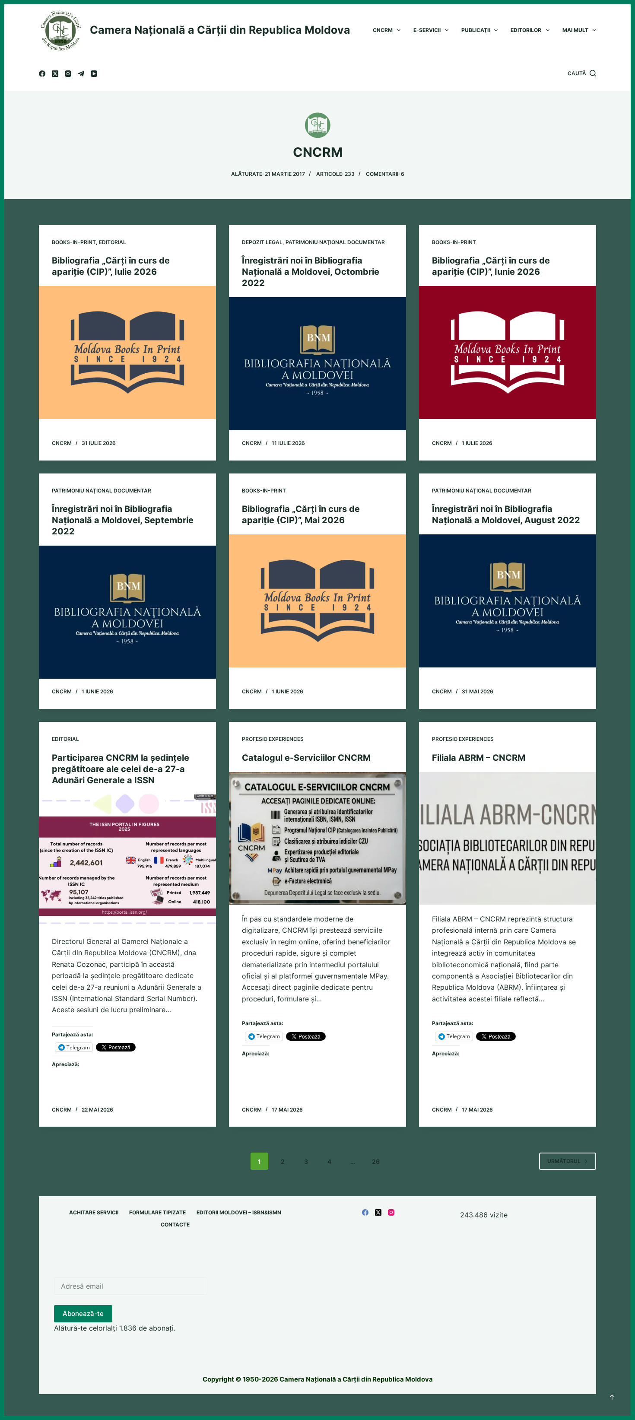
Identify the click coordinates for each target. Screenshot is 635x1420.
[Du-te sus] (612, 1397)
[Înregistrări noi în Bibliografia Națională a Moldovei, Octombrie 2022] (317, 363)
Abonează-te (83, 1313)
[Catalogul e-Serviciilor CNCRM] (317, 838)
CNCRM (383, 30)
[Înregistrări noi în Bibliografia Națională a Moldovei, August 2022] (507, 600)
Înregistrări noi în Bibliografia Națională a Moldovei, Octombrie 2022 (310, 271)
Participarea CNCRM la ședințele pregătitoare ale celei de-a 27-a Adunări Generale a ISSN (120, 769)
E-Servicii (427, 30)
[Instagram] (68, 73)
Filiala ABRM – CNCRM (478, 758)
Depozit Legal (262, 242)
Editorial (112, 242)
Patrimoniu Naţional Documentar (335, 242)
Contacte (175, 1224)
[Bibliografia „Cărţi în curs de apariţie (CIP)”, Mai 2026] (317, 600)
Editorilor (526, 30)
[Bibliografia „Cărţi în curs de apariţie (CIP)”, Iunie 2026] (507, 352)
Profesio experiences (273, 739)
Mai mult (575, 30)
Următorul (564, 1161)
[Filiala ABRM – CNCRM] (507, 838)
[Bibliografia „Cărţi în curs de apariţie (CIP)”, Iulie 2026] (127, 352)
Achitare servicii (93, 1212)
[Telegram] (81, 73)
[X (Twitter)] (55, 73)
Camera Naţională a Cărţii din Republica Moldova (220, 29)
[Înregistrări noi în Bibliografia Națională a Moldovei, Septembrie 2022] (127, 612)
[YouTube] (94, 73)
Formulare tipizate (157, 1212)
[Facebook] (42, 73)
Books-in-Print (74, 242)
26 (376, 1161)
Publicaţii (475, 30)
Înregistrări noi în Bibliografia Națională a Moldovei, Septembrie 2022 (123, 520)
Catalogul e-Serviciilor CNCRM (306, 758)
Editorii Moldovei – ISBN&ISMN (239, 1212)
